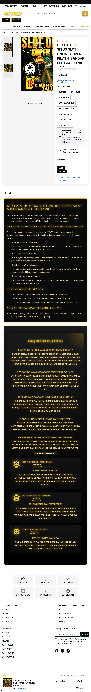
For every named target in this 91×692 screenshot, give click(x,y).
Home (4, 32)
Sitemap (62, 622)
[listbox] (71, 109)
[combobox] (62, 13)
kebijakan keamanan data (75, 641)
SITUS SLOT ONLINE (51, 6)
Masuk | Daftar (10, 6)
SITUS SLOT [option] (75, 92)
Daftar (16, 20)
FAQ (60, 609)
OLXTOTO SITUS (7, 622)
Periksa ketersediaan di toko (70, 177)
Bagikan (63, 181)
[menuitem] (4, 26)
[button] (8, 47)
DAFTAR (62, 172)
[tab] (8, 193)
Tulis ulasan (61, 82)
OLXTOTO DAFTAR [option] (66, 114)
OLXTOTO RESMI (68, 595)
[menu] (45, 26)
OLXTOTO (24, 6)
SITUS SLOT (36, 6)
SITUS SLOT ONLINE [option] (66, 103)
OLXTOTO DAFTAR (8, 653)
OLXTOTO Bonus (65, 613)
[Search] (85, 13)
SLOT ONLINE (67, 6)
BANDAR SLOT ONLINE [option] (67, 109)
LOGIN (61, 168)
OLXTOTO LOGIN (7, 618)
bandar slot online (29, 232)
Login (6, 20)
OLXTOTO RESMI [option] (65, 125)
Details (8, 193)
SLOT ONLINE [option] (64, 97)
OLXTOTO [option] (62, 92)
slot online (45, 269)
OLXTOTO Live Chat (66, 618)
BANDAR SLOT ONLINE (45, 595)
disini (68, 140)
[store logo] (12, 13)
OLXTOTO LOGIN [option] (65, 120)
